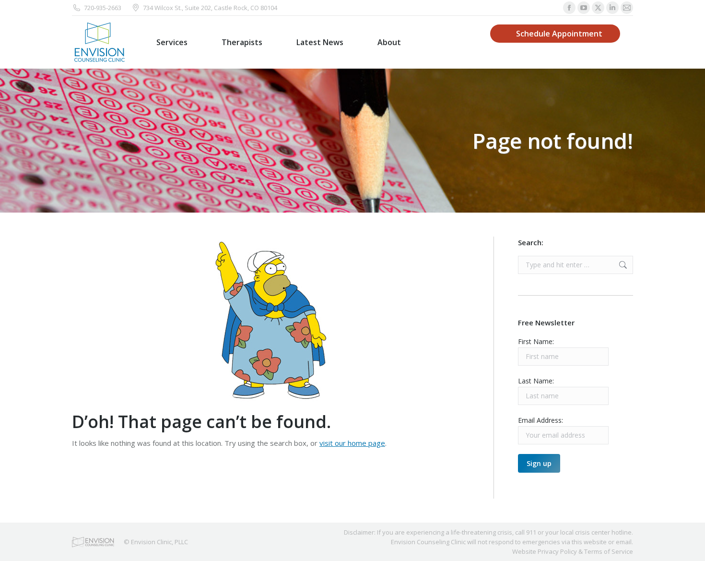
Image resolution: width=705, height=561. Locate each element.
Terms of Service (608, 551)
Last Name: (536, 380)
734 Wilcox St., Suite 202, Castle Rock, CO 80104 (210, 7)
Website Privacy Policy (544, 551)
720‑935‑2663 (102, 7)
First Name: (536, 341)
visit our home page (352, 443)
